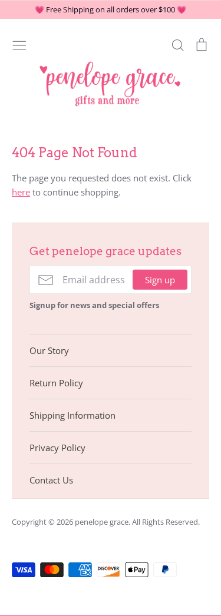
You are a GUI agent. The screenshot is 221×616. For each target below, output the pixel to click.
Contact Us (51, 480)
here (21, 192)
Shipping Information (72, 415)
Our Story (49, 350)
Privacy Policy (57, 447)
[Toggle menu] (19, 44)
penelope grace (101, 521)
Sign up (160, 280)
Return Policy (56, 383)
